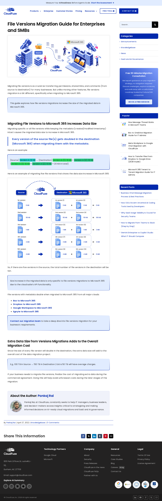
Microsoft (48, 459)
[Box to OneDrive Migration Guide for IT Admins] (124, 134)
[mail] (157, 497)
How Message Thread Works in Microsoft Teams (141, 123)
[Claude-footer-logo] (17, 484)
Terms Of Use (144, 455)
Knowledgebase (38, 422)
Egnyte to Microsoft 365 (26, 311)
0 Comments (53, 422)
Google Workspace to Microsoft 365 (32, 307)
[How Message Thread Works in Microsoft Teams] (124, 124)
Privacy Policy (144, 459)
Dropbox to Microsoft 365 (27, 304)
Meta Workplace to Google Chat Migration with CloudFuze (140, 146)
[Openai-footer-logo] (5, 484)
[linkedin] (135, 497)
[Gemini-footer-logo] (23, 484)
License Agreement (146, 463)
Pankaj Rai (46, 396)
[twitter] (151, 497)
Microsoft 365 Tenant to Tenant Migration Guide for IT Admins (141, 172)
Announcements (128, 41)
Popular (126, 115)
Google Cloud (50, 455)
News (123, 53)
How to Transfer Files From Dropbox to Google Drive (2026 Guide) (140, 159)
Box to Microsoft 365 (24, 300)
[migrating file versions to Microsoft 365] (10, 448)
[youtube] (140, 497)
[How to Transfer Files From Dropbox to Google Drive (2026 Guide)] (124, 158)
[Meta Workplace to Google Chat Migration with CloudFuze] (124, 144)
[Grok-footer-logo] (29, 484)
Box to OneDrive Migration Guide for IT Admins (140, 134)
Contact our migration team (25, 321)
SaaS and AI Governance (132, 59)
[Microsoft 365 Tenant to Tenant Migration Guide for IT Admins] (124, 171)
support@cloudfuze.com (21, 475)
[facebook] (146, 497)
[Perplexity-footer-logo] (11, 484)
